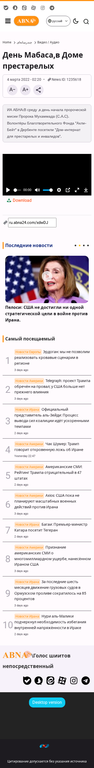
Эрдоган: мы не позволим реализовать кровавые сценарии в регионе (52, 358)
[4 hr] (47, 279)
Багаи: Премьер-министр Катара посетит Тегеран (50, 527)
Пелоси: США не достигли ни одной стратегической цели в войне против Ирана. (46, 314)
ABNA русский (29, 21)
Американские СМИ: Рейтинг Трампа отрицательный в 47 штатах (48, 473)
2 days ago (21, 433)
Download (22, 200)
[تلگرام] (85, 681)
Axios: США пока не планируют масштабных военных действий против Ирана (46, 501)
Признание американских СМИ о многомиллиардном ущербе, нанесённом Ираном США (52, 556)
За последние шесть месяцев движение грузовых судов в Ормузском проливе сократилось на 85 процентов (50, 590)
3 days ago (21, 370)
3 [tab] (84, 245)
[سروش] (39, 681)
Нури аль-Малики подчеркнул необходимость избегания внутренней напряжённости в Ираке (50, 622)
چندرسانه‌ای (24, 42)
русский (57, 21)
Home (7, 42)
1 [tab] (75, 245)
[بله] (27, 681)
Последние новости (29, 245)
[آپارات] (62, 681)
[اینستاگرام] (74, 681)
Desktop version (47, 702)
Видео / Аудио (48, 42)
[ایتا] (50, 681)
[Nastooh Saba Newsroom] (47, 745)
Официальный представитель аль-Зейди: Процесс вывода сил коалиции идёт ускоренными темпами (51, 418)
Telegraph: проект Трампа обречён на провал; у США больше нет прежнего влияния (52, 387)
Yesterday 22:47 (24, 456)
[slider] (17, 190)
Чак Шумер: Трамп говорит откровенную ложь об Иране (48, 447)
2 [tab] (79, 245)
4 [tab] (88, 245)
